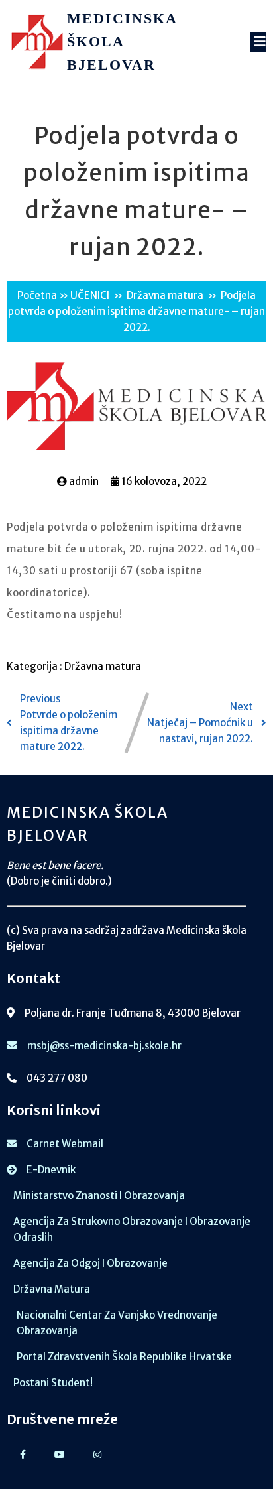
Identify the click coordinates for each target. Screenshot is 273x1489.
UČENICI (89, 295)
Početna (37, 295)
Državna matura (165, 295)
